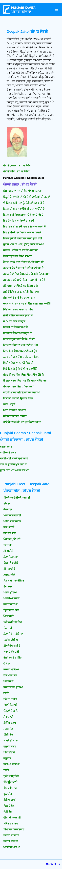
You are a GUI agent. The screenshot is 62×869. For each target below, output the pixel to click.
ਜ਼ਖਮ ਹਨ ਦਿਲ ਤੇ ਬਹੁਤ (14, 321)
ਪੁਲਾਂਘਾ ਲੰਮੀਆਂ (11, 639)
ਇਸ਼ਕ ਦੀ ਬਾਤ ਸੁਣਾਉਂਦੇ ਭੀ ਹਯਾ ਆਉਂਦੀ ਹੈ (24, 208)
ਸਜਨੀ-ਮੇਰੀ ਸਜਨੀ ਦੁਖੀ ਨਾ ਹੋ (14, 458)
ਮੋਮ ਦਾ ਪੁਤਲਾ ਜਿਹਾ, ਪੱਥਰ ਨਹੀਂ (18, 386)
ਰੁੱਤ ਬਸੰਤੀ (8, 586)
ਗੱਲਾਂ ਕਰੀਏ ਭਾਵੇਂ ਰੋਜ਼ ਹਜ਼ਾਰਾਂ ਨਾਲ (19, 297)
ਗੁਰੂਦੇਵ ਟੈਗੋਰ (9, 746)
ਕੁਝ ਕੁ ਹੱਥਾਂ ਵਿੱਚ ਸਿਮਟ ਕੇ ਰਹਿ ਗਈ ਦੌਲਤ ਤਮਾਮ (27, 274)
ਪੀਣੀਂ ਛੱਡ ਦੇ (9, 752)
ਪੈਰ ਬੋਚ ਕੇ (8, 681)
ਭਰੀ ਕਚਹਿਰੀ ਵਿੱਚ (12, 622)
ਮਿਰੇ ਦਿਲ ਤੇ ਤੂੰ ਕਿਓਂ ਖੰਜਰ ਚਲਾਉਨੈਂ (20, 368)
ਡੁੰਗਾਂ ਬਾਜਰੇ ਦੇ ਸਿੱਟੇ (12, 657)
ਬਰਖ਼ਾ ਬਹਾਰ (6, 446)
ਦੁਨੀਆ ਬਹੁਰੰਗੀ (11, 776)
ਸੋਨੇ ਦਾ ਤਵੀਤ (10, 699)
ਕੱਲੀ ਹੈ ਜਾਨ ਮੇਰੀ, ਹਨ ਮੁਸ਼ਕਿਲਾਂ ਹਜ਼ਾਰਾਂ (22, 422)
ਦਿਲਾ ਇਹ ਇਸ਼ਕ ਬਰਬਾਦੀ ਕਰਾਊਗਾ (20, 351)
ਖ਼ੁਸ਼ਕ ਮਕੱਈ (9, 574)
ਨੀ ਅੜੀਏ (8, 551)
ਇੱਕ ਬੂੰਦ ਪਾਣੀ (10, 782)
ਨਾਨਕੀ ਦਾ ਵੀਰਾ (11, 835)
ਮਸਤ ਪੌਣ (8, 728)
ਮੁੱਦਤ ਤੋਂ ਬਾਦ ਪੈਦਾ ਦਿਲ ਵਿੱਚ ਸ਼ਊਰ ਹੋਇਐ (23, 374)
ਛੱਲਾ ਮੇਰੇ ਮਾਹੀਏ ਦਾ (13, 633)
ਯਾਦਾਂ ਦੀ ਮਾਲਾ (10, 740)
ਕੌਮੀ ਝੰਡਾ (8, 811)
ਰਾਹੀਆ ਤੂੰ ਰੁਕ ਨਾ (8, 452)
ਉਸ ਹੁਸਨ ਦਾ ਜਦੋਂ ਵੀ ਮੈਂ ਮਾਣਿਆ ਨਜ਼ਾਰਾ (22, 191)
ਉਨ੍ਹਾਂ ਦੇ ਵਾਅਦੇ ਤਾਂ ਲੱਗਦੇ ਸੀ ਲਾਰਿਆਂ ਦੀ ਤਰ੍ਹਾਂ (26, 197)
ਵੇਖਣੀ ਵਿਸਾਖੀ (10, 705)
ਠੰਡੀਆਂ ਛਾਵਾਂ (9, 799)
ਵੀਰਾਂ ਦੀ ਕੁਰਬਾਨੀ (12, 817)
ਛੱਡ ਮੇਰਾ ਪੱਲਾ (10, 675)
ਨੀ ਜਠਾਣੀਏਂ (9, 568)
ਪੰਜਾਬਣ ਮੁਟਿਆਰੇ (11, 539)
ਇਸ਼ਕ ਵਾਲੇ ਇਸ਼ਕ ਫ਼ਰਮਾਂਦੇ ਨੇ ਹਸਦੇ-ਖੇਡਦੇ (23, 214)
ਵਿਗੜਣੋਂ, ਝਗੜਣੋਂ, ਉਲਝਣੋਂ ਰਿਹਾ (18, 398)
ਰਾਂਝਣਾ (6, 503)
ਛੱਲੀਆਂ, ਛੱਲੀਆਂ (11, 764)
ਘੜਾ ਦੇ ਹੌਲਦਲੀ (11, 651)
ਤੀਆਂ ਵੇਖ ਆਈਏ (12, 645)
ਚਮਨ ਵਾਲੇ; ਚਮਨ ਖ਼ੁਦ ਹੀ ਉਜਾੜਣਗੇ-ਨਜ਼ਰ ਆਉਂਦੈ (27, 303)
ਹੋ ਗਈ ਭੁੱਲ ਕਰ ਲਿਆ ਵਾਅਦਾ (17, 256)
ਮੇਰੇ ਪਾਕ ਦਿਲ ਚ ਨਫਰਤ (14, 416)
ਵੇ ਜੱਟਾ (6, 663)
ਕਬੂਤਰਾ (7, 758)
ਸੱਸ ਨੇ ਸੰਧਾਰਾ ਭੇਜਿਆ (13, 580)
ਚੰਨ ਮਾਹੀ (8, 628)
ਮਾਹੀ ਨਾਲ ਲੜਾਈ (12, 515)
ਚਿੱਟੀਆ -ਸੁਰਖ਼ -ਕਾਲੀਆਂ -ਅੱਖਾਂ (18, 309)
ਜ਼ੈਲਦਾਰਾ (7, 509)
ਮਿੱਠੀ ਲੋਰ (8, 734)
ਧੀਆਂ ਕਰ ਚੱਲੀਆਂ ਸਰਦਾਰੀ (16, 497)
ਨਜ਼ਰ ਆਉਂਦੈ (9, 404)
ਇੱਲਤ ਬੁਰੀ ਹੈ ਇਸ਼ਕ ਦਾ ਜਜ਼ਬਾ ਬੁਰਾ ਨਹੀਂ (22, 238)
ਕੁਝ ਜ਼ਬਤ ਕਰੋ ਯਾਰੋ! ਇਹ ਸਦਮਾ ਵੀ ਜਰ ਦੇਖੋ (24, 279)
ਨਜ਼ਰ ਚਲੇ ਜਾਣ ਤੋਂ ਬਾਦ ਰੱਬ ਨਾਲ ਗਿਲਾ (21, 357)
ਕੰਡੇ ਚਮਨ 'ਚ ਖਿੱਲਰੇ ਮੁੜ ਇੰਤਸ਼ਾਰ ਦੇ (20, 285)
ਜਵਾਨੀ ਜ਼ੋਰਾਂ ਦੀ (10, 841)
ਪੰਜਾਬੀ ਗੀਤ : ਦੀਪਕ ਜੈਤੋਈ (16, 171)
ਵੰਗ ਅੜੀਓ (8, 527)
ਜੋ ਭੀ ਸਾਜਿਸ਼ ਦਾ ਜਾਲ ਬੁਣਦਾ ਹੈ (18, 315)
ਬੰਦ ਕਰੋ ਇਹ (9, 533)
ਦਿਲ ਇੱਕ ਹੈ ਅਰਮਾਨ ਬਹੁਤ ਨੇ (17, 333)
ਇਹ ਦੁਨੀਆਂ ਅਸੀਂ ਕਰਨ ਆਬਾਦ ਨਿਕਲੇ (22, 232)
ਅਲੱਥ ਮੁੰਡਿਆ (10, 592)
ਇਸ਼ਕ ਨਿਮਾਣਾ (10, 788)
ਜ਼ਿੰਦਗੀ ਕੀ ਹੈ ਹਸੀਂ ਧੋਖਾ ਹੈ (15, 327)
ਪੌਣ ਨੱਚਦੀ (8, 616)
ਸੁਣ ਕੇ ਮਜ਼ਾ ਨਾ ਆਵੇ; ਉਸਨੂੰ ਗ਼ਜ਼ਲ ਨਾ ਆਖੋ (23, 244)
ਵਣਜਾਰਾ (7, 545)
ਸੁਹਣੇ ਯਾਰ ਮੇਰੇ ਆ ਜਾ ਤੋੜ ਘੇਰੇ (14, 470)
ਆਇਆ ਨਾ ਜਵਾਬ (12, 521)
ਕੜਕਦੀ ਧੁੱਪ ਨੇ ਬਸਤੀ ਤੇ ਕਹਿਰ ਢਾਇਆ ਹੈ (23, 268)
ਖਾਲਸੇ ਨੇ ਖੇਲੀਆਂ (11, 847)
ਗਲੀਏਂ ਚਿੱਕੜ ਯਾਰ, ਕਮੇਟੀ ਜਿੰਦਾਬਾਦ (21, 291)
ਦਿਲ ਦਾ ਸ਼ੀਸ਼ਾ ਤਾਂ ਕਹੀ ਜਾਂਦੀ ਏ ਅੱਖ (20, 345)
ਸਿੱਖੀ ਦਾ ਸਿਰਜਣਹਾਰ (13, 829)
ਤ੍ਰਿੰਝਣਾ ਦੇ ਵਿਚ (11, 610)
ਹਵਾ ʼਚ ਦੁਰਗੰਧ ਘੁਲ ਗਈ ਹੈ (13, 464)
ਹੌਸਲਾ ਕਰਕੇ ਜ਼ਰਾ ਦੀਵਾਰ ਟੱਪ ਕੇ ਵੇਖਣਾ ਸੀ (23, 262)
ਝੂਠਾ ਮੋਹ (7, 793)
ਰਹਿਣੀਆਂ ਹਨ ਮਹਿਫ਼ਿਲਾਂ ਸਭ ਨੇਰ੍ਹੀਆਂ (21, 392)
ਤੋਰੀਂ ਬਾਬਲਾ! (9, 722)
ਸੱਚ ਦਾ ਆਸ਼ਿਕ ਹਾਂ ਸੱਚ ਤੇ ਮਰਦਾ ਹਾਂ (20, 250)
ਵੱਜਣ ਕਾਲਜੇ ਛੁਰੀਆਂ (13, 687)
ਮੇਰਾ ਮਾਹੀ (8, 716)
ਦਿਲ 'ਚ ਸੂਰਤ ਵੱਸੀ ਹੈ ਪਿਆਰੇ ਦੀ (19, 339)
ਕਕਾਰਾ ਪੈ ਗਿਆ (11, 669)
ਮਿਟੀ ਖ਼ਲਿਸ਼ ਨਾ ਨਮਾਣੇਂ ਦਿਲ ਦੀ (18, 362)
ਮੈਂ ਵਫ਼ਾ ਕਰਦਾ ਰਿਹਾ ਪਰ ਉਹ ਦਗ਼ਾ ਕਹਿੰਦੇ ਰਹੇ (25, 380)
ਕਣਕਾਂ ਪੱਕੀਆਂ (10, 604)
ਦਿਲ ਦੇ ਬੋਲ (9, 805)
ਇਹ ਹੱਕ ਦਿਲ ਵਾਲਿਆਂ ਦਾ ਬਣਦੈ (18, 220)
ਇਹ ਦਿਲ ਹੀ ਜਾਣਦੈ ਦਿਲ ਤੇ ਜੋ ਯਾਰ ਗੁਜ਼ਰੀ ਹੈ (24, 226)
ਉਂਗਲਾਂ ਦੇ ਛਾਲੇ (10, 711)
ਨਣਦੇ (6, 693)
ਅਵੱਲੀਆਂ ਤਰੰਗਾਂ (11, 598)
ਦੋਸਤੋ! (6, 770)
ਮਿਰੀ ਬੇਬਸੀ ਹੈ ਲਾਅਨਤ (14, 410)
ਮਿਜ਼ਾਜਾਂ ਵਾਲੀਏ (11, 562)
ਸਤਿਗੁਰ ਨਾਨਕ (10, 823)
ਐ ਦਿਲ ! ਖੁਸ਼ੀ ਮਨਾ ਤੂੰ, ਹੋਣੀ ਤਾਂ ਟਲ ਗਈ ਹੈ (23, 202)
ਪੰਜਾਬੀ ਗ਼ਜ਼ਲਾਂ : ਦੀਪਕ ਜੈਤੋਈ (17, 165)
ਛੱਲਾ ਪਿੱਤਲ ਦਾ (10, 556)
